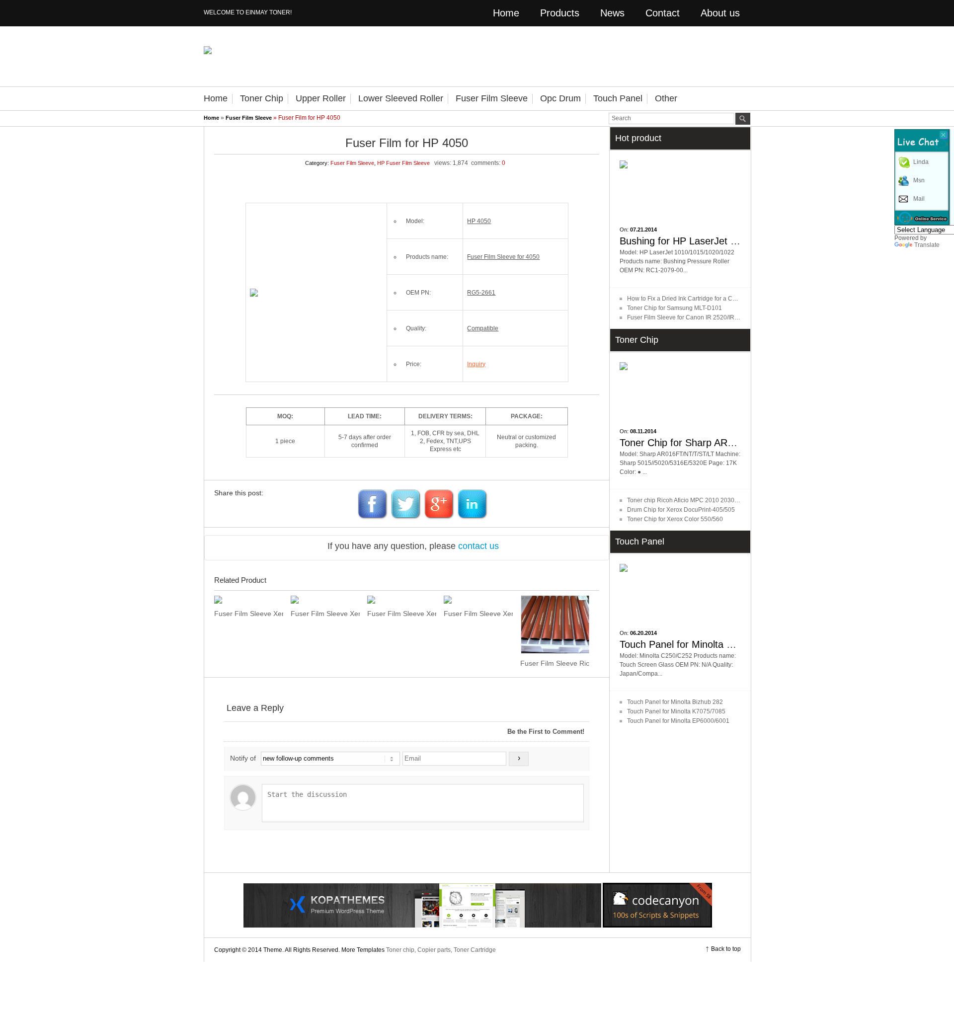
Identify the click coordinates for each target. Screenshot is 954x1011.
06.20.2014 (643, 633)
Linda (921, 161)
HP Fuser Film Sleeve (403, 163)
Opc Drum (560, 98)
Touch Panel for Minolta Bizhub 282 (675, 702)
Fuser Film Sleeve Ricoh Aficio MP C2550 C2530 (554, 663)
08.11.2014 (643, 431)
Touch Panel (617, 98)
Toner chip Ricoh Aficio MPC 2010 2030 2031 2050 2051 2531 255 (717, 500)
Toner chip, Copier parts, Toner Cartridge (441, 949)
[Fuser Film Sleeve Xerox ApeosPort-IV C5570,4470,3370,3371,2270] (325, 600)
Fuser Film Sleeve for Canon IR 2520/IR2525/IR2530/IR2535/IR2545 (719, 317)
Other (666, 98)
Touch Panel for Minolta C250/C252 (698, 644)
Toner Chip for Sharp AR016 (682, 442)
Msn (919, 180)
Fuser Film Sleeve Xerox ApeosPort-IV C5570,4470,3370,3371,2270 (325, 614)
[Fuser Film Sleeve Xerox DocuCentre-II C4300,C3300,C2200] (248, 600)
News (612, 12)
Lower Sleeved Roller (400, 98)
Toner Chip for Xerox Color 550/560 (675, 519)
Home (506, 12)
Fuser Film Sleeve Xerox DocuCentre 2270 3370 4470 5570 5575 (401, 614)
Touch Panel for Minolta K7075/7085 (676, 711)
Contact (662, 12)
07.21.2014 (643, 230)
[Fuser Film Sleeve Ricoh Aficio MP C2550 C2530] (554, 624)
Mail (919, 198)
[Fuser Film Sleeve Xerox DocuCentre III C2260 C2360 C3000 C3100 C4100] (478, 600)
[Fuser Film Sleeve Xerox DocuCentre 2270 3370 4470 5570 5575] (401, 600)
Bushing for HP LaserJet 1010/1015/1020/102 (720, 240)
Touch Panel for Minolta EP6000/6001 (678, 720)
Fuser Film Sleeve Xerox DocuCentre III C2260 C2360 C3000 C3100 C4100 (478, 614)
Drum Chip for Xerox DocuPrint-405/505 (681, 509)
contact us (478, 546)
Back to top (726, 948)
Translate (927, 244)
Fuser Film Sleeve (492, 98)
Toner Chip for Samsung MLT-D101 (674, 308)
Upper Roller (321, 98)
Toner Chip (261, 98)
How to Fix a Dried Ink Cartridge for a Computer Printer (700, 298)
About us (720, 12)
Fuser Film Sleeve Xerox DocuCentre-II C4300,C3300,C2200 (248, 614)
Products (559, 12)
